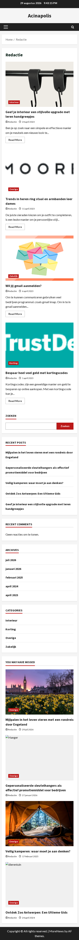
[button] (6, 27)
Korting (13, 363)
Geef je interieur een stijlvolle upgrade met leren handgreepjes (39, 84)
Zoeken (11, 415)
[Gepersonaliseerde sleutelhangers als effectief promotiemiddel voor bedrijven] (39, 757)
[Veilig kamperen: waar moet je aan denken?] (39, 823)
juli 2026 (11, 560)
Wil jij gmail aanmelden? (39, 258)
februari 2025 (14, 577)
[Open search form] (72, 27)
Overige (13, 189)
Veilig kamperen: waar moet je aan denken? (34, 483)
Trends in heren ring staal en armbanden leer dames (39, 171)
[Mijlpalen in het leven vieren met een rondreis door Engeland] (39, 692)
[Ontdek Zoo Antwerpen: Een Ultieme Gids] (39, 885)
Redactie (12, 121)
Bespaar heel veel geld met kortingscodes (39, 345)
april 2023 (12, 595)
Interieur (14, 102)
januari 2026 (13, 569)
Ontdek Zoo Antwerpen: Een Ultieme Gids (33, 493)
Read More (16, 140)
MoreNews (56, 931)
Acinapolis (39, 15)
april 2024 (12, 586)
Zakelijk (13, 276)
